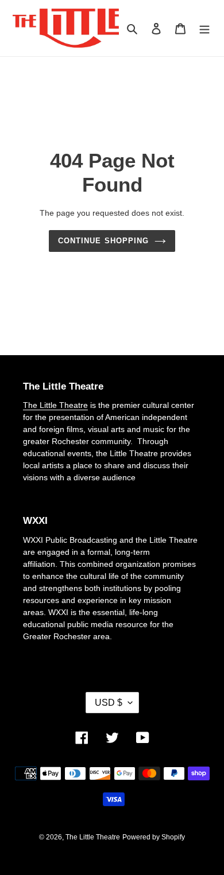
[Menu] (204, 28)
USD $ (108, 702)
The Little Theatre (55, 405)
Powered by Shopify (153, 837)
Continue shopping (103, 240)
